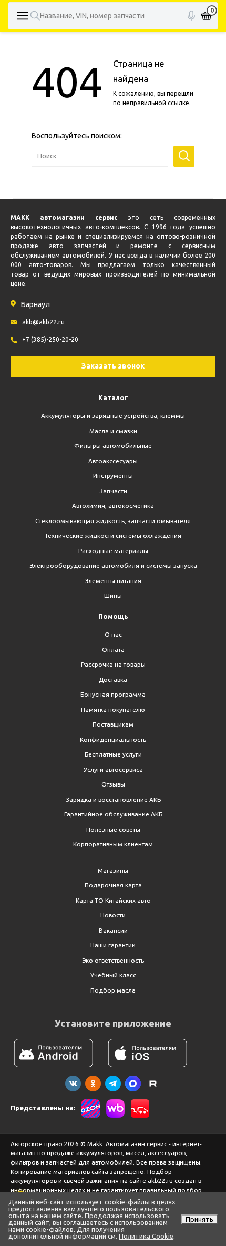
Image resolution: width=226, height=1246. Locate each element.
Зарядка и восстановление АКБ (113, 799)
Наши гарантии (113, 945)
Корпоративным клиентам (113, 844)
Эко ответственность (113, 960)
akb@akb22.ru (43, 322)
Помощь (113, 616)
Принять (199, 1219)
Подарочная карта (113, 885)
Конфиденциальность (113, 739)
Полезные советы (113, 829)
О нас (113, 634)
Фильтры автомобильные (113, 445)
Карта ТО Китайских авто (113, 900)
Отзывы (113, 784)
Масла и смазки (113, 430)
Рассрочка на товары (113, 664)
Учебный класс (113, 975)
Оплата (113, 649)
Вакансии (113, 930)
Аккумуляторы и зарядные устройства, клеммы (113, 415)
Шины (113, 595)
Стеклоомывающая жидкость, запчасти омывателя (113, 520)
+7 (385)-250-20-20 (50, 339)
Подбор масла (113, 990)
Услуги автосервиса (113, 769)
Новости (113, 915)
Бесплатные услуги (113, 754)
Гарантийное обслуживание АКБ (113, 814)
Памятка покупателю (113, 709)
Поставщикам (113, 724)
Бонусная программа (113, 694)
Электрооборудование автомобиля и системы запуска (113, 565)
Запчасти (113, 490)
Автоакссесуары (113, 460)
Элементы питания (113, 580)
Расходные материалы (113, 550)
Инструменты (113, 475)
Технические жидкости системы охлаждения (113, 535)
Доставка (113, 679)
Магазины (113, 870)
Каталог (113, 397)
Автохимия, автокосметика (113, 505)
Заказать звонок (113, 366)
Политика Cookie (146, 1236)
